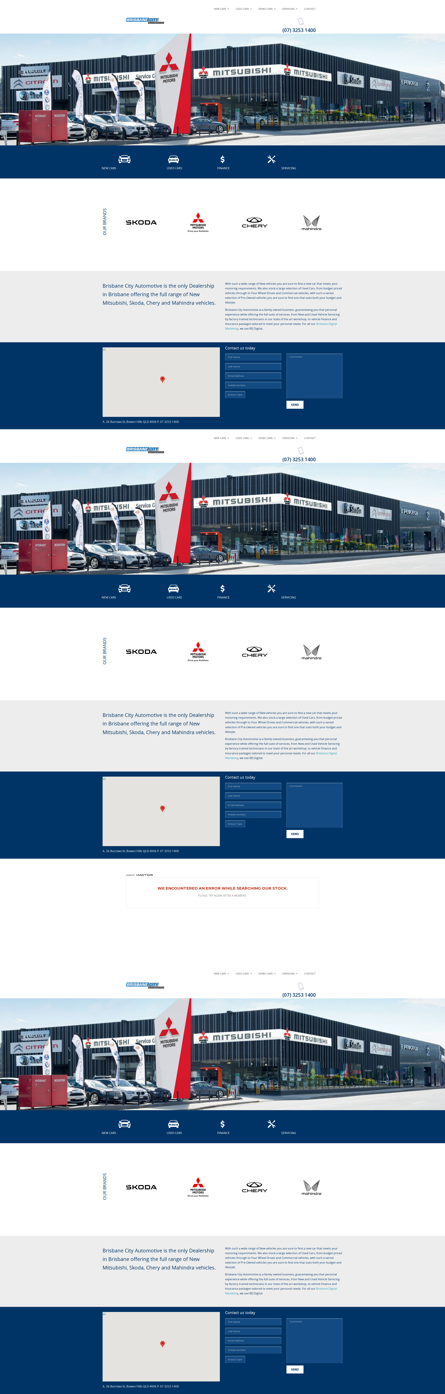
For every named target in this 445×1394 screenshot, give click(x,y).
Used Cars (242, 8)
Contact (310, 8)
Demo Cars (265, 8)
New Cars (220, 8)
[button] (162, 379)
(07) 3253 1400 (299, 30)
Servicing (288, 8)
